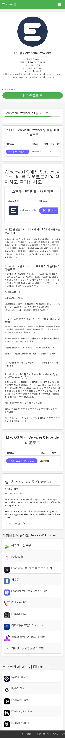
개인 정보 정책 (43, 734)
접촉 (63, 734)
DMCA (55, 734)
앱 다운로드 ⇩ (32, 95)
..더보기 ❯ (20, 523)
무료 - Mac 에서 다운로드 (22, 461)
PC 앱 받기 (50, 210)
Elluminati (36, 71)
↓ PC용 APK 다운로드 (17, 152)
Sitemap (30, 734)
